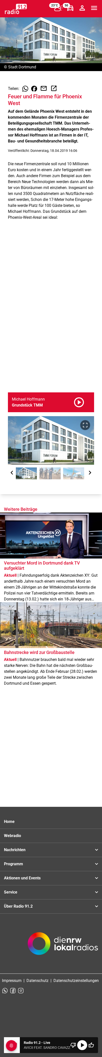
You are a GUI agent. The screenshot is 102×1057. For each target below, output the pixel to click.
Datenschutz (37, 980)
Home (9, 821)
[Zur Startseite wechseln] (16, 9)
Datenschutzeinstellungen (76, 980)
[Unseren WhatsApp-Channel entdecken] (5, 991)
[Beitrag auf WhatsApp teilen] (25, 89)
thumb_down (73, 1045)
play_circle (82, 1045)
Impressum (12, 980)
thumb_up (91, 1045)
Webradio (12, 835)
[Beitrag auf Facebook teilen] (34, 89)
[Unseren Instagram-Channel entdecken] (21, 991)
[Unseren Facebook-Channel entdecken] (13, 991)
